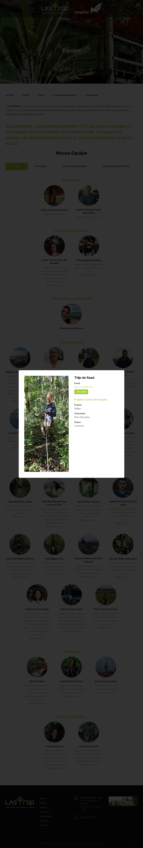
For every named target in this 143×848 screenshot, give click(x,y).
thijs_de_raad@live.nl (83, 387)
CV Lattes (81, 392)
